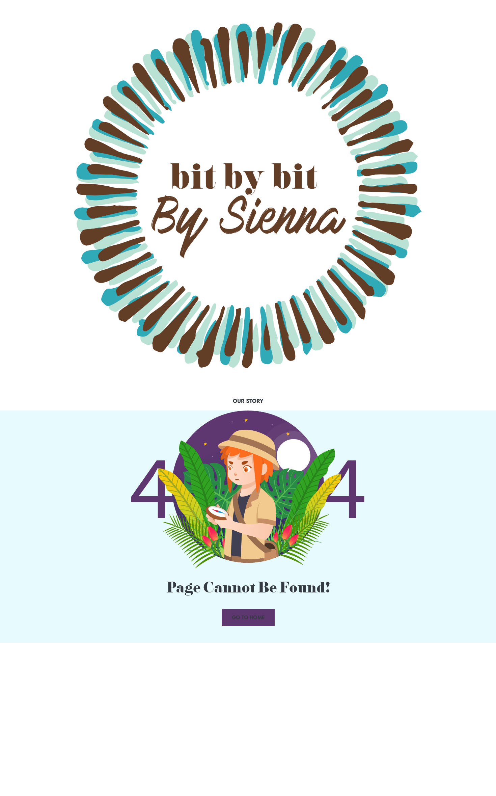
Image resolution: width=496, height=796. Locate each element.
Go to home (248, 617)
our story (248, 401)
